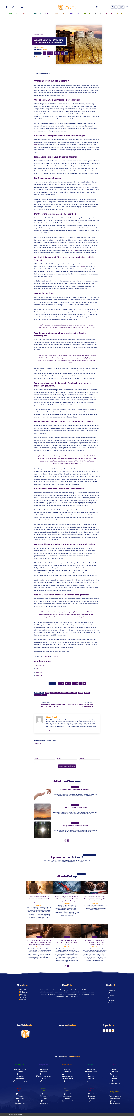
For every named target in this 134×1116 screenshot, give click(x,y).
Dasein (47, 692)
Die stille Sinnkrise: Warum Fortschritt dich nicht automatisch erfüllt (67, 942)
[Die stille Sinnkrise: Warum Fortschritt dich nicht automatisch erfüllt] (66, 931)
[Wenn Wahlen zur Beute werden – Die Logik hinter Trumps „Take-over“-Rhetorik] (94, 887)
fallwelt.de (39, 669)
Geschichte (114, 1091)
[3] (80, 463)
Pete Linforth (46, 656)
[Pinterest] (51, 53)
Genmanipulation (54, 692)
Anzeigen (51, 73)
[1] (94, 327)
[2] (71, 362)
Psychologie (39, 936)
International (95, 893)
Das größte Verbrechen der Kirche (75, 825)
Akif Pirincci (73, 250)
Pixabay (55, 656)
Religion (74, 692)
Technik (67, 1089)
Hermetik (39, 893)
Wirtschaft (91, 1064)
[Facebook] (112, 7)
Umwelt (43, 1089)
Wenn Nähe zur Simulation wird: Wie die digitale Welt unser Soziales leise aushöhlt (95, 942)
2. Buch (52, 728)
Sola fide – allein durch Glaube (75, 807)
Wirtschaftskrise (67, 893)
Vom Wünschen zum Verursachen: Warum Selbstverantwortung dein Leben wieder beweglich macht (39, 942)
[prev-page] (65, 840)
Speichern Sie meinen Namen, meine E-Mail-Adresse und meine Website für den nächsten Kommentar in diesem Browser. (66, 762)
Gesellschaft (43, 1064)
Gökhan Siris (39, 905)
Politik (19, 1089)
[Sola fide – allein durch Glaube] (42, 812)
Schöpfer (81, 692)
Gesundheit (19, 1064)
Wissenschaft (67, 1064)
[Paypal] (49, 730)
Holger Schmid (75, 810)
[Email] (62, 53)
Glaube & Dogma (38, 34)
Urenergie (87, 692)
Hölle (35, 144)
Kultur (114, 1064)
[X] (119, 7)
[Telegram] (84, 683)
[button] (127, 7)
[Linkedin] (58, 53)
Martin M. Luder (40, 47)
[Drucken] (80, 683)
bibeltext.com (40, 665)
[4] (89, 616)
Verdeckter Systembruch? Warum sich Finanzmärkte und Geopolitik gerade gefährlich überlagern (67, 899)
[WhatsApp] (55, 53)
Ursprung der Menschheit (40, 694)
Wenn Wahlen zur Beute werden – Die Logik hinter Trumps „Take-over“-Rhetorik (95, 899)
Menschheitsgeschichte (65, 692)
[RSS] (116, 7)
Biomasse (82, 266)
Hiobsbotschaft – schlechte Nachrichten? (75, 789)
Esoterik (91, 1089)
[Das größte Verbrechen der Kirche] (42, 830)
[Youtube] (123, 7)
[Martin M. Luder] (40, 724)
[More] (66, 53)
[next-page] (68, 840)
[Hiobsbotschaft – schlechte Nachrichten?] (42, 794)
